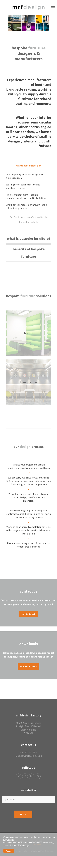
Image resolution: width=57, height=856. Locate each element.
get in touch (29, 614)
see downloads (28, 666)
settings (25, 845)
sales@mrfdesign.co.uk (30, 755)
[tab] (28, 165)
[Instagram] (38, 776)
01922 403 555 (29, 752)
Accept (8, 851)
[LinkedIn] (32, 776)
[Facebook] (25, 776)
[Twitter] (19, 776)
